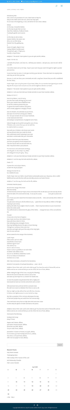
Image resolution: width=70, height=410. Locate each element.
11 (24, 382)
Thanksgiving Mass (12, 355)
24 (16, 390)
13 (40, 382)
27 (40, 390)
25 (24, 390)
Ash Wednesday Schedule (14, 360)
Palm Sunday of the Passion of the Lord (18, 357)
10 (16, 382)
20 (40, 386)
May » (13, 397)
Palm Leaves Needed (13, 363)
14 (48, 382)
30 (8, 394)
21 (48, 386)
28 (48, 390)
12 (32, 382)
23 (8, 390)
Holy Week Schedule (12, 352)
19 (32, 386)
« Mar (8, 397)
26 (32, 390)
